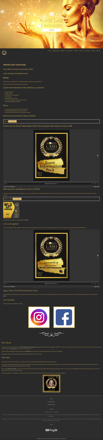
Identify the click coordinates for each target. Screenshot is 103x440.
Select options (17, 198)
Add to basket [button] (12, 121)
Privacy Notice (51, 404)
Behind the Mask (12, 368)
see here (26, 220)
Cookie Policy (51, 401)
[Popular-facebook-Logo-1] (64, 307)
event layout (13, 348)
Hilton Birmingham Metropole (28, 347)
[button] (99, 50)
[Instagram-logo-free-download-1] (39, 307)
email (50, 416)
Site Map (28, 351)
